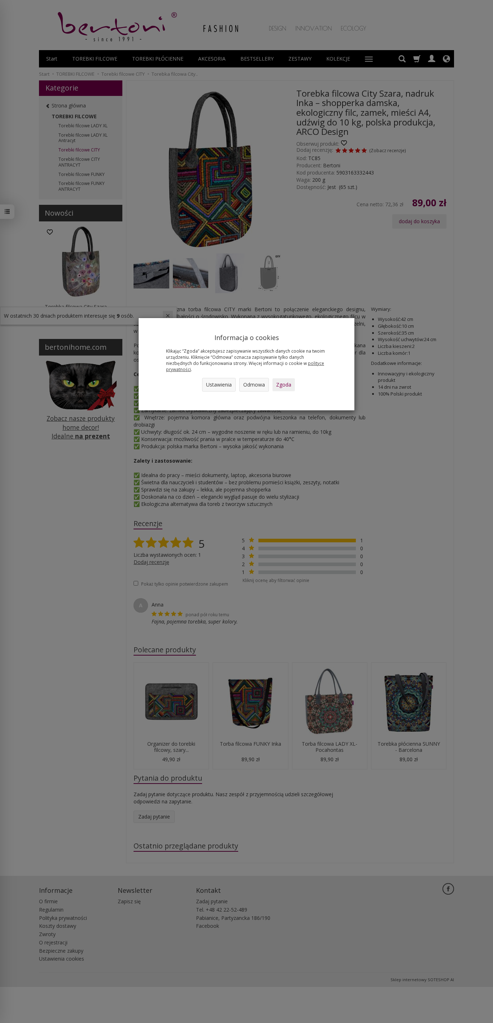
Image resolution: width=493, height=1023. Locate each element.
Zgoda (283, 384)
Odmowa (254, 384)
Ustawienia (219, 384)
